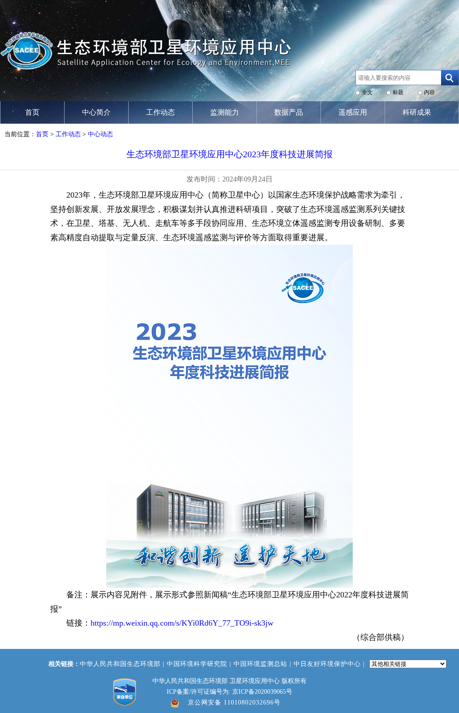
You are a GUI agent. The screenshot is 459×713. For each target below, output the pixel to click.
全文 (367, 92)
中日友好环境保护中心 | (330, 664)
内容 (429, 92)
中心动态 (100, 134)
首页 (42, 134)
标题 (398, 92)
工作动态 (68, 134)
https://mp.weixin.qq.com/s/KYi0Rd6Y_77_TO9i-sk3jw (182, 622)
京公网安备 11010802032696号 (234, 702)
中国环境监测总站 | (264, 664)
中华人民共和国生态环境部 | (123, 664)
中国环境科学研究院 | (200, 664)
